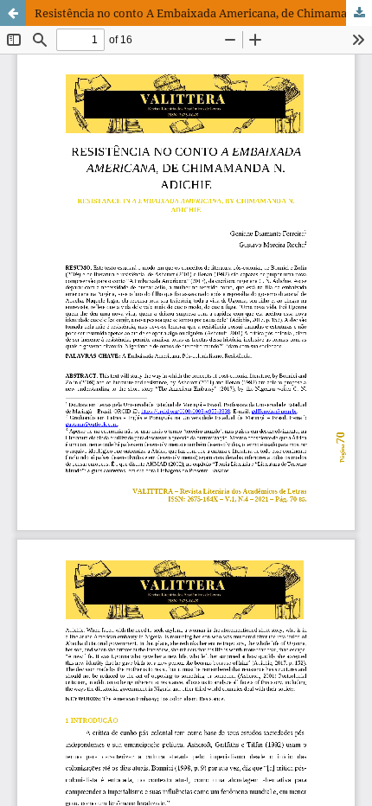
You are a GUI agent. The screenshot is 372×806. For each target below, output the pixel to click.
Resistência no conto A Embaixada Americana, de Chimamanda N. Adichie (203, 13)
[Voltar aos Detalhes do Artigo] (13, 13)
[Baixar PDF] (359, 13)
